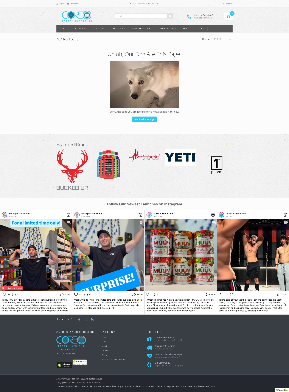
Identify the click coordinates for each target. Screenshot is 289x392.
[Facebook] (79, 319)
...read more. (209, 386)
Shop (104, 341)
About (104, 346)
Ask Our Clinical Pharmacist (113, 359)
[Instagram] (85, 319)
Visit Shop (72, 170)
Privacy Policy (78, 382)
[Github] (92, 319)
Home (206, 39)
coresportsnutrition (19, 213)
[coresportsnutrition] (5, 215)
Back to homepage (144, 119)
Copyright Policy (63, 382)
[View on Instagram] (68, 215)
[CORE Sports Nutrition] (77, 15)
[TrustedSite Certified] (79, 362)
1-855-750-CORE (67, 349)
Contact (105, 355)
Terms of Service (93, 382)
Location (105, 350)
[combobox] (144, 16)
